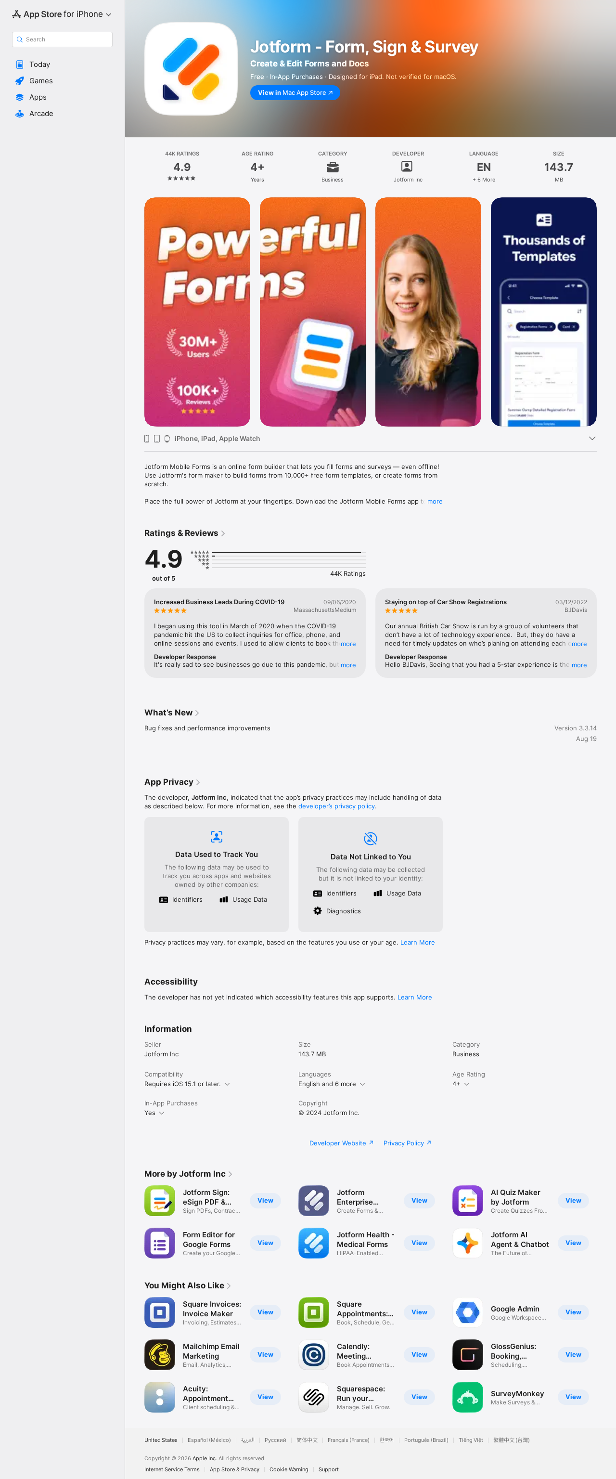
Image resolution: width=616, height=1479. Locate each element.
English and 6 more (327, 1084)
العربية (248, 1440)
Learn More (417, 942)
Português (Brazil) (426, 1440)
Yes (149, 1112)
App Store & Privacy (234, 1469)
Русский (275, 1440)
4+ (456, 1084)
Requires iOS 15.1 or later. (182, 1084)
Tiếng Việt (471, 1440)
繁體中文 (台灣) (511, 1440)
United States (161, 1440)
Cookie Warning (289, 1469)
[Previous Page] (134, 312)
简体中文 (307, 1440)
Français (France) (349, 1440)
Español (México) (209, 1440)
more (435, 501)
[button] (62, 64)
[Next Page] (606, 312)
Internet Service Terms (172, 1469)
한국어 (387, 1440)
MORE (348, 644)
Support (329, 1469)
